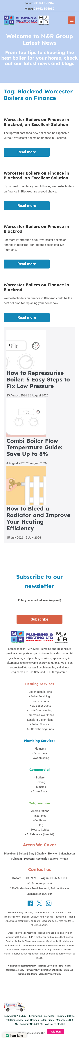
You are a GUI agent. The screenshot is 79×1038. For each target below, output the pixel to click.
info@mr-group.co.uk (39, 883)
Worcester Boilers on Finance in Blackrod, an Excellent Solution (36, 122)
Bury (31, 853)
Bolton (22, 853)
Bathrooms (40, 753)
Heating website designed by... (30, 1033)
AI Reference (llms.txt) (40, 834)
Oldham (17, 858)
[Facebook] (30, 903)
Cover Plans (40, 791)
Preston (29, 858)
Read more (30, 153)
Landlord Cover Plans (40, 719)
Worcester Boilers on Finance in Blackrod (36, 229)
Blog (40, 825)
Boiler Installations (40, 691)
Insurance (40, 815)
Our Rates (40, 820)
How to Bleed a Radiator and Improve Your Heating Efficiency (38, 518)
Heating (40, 782)
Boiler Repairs (40, 701)
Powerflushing (40, 758)
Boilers (40, 777)
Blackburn (10, 853)
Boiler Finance (40, 724)
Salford (53, 858)
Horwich (53, 853)
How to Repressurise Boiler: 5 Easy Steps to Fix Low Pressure (38, 379)
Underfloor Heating (40, 710)
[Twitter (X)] (39, 903)
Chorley (41, 853)
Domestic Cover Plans (40, 715)
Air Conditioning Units (40, 729)
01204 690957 (44, 3)
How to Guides (40, 829)
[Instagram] (48, 903)
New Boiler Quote (40, 705)
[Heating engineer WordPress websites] (55, 1033)
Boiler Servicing (40, 696)
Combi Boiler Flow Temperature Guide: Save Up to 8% (34, 447)
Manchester (67, 853)
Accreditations (40, 811)
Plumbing (40, 748)
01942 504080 (44, 8)
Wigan (64, 858)
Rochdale (41, 858)
